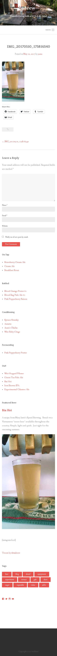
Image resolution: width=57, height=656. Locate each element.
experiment (9, 579)
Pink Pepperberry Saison (15, 299)
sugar (7, 585)
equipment (42, 574)
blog (17, 574)
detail (28, 574)
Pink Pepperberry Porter (15, 352)
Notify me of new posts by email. (16, 237)
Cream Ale (9, 266)
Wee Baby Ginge (12, 331)
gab (35, 579)
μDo (44, 585)
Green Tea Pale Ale (13, 377)
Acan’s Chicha (10, 327)
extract (24, 579)
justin (40, 54)
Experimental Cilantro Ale (16, 389)
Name (4, 205)
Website (5, 226)
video (33, 585)
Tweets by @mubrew (11, 553)
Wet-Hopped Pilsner (14, 373)
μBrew (28, 8)
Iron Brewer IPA (11, 385)
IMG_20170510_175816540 (15, 141)
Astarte (7, 324)
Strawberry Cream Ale (14, 262)
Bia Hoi (7, 381)
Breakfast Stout (11, 270)
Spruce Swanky (11, 320)
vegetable (20, 585)
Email (4, 215)
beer (6, 574)
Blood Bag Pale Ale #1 (14, 295)
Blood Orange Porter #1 (15, 291)
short (45, 579)
